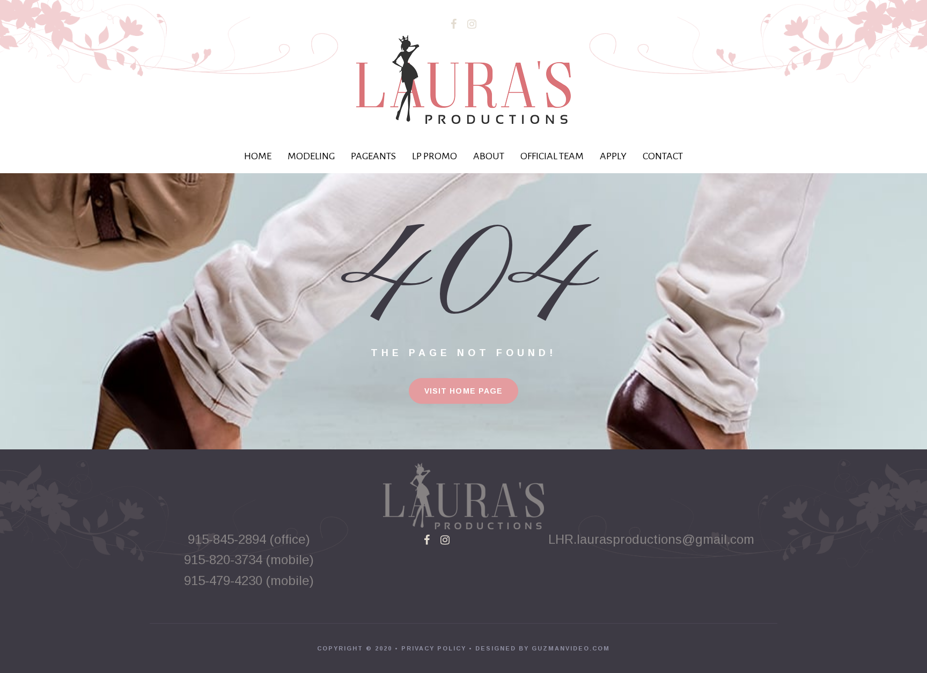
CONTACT (663, 156)
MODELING (311, 156)
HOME (257, 156)
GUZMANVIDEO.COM (571, 648)
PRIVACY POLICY (433, 648)
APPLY (613, 156)
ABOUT (488, 156)
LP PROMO (434, 156)
